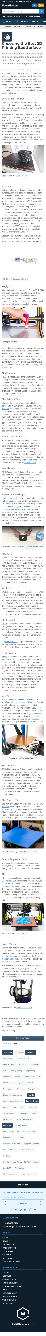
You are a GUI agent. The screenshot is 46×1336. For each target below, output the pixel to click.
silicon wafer (8, 959)
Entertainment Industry (12, 1077)
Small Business (9, 1065)
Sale (17, 22)
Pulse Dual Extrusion (11, 1131)
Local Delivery (9, 1283)
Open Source (8, 1089)
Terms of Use (9, 1300)
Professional (9, 1248)
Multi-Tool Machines (11, 1150)
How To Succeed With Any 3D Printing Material (21, 1162)
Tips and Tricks (38, 27)
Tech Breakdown (9, 1113)
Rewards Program (11, 1286)
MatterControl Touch (32, 1077)
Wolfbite (5, 592)
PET (4, 624)
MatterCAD (23, 1065)
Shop (5, 1238)
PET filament (11, 642)
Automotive (35, 1065)
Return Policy (9, 1293)
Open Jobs (19, 1138)
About (5, 1273)
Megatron (21, 1089)
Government (8, 1258)
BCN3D (30, 1083)
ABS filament (7, 504)
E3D (4, 1071)
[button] (23, 17)
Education (33, 1107)
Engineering (30, 1071)
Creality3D (7, 1168)
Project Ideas (8, 1119)
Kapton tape (7, 498)
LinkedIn (25, 1209)
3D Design (17, 27)
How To (31, 1095)
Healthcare (7, 1156)
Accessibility (8, 1303)
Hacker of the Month (29, 1174)
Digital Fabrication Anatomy (13, 1095)
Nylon (4, 657)
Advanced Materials (24, 1119)
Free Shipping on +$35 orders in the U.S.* (17, 1)
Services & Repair (11, 1261)
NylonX (20, 1083)
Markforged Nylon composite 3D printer (19, 702)
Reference (7, 1125)
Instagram (20, 1209)
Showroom (8, 1244)
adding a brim (30, 463)
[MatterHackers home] (10, 5)
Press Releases (23, 1058)
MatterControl (8, 1058)
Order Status (9, 1279)
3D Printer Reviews (10, 1174)
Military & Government (11, 1144)
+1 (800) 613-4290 (10, 1223)
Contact (6, 1276)
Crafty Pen (32, 1089)
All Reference (7, 27)
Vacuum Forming (21, 1125)
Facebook (11, 1209)
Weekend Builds (9, 1107)
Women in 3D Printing (28, 1113)
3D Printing (27, 27)
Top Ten (22, 1107)
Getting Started (28, 1150)
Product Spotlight (29, 1131)
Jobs (4, 1290)
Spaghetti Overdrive (32, 1144)
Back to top (23, 1185)
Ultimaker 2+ (21, 176)
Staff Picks (25, 22)
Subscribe (22, 1203)
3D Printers (36, 22)
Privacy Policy (9, 1296)
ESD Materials (8, 1083)
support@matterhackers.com (19, 1226)
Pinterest (30, 1209)
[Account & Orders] (34, 5)
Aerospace (7, 1138)
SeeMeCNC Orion (24, 1008)
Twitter (16, 1209)
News (5, 1241)
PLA (4, 377)
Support (6, 1255)
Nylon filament (37, 713)
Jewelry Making (16, 1071)
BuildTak (5, 102)
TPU (4, 769)
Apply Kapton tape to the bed (21, 509)
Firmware (19, 1052)
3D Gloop (14, 193)
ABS (4, 472)
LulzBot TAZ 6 (8, 881)
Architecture (19, 1168)
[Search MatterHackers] (41, 11)
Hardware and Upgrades (12, 1101)
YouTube (35, 1209)
